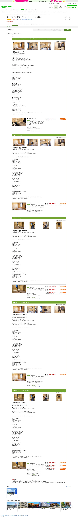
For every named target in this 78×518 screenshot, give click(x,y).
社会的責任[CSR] (14, 515)
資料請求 (26, 515)
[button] (16, 488)
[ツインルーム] (19, 289)
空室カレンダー (62, 119)
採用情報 (19, 515)
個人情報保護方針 (8, 515)
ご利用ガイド (53, 3)
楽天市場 (69, 3)
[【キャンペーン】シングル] (19, 122)
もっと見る (68, 486)
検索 (68, 29)
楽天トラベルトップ (10, 14)
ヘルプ (49, 3)
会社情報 (2, 515)
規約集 (23, 515)
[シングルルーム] (19, 206)
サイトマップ (58, 3)
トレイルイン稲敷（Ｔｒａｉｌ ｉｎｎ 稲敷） (24, 17)
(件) (17, 19)
